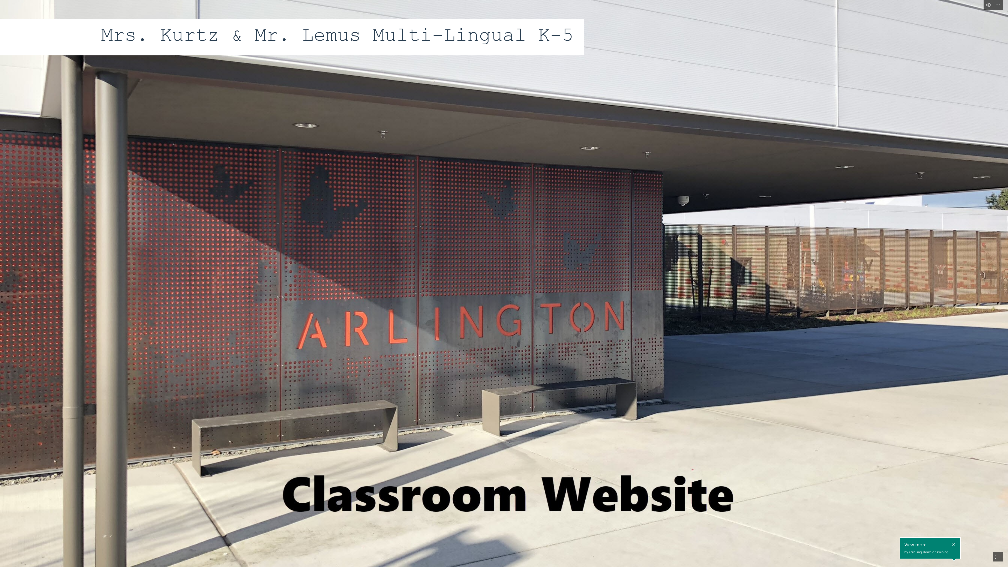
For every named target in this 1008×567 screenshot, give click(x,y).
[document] (504, 283)
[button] (988, 5)
